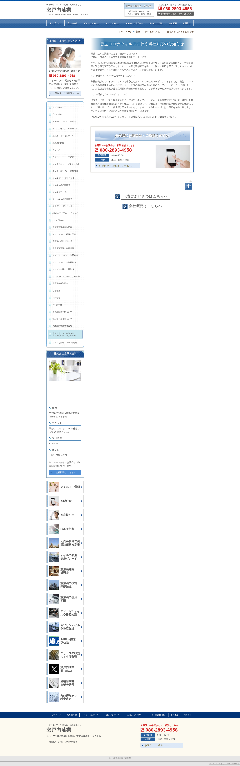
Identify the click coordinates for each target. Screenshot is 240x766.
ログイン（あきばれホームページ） (224, 763)
